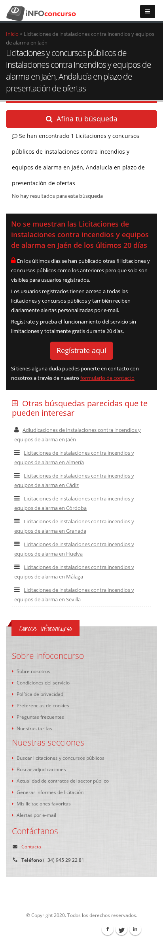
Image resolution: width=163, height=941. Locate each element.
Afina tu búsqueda (87, 118)
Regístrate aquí (81, 350)
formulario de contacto (107, 377)
